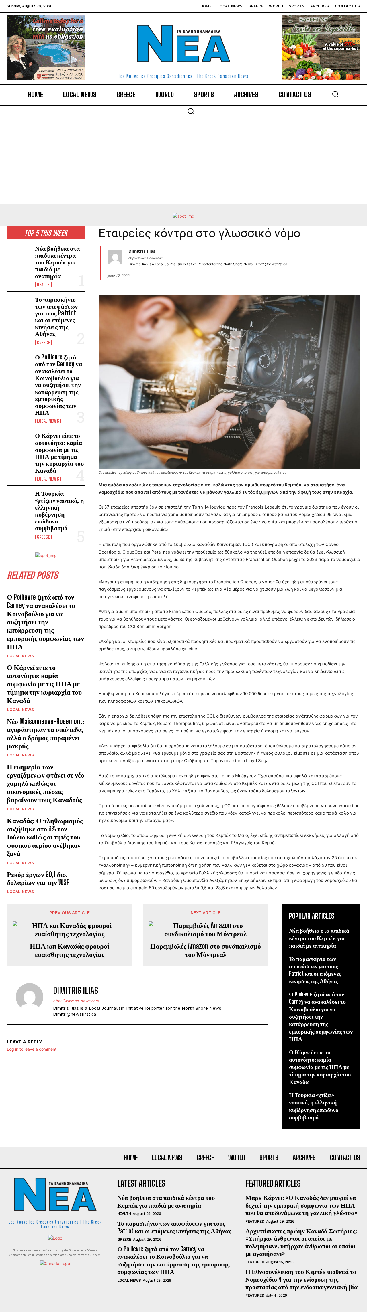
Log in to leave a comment (31, 1049)
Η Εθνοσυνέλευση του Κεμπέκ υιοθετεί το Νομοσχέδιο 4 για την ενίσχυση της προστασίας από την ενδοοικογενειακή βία (301, 1279)
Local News (48, 421)
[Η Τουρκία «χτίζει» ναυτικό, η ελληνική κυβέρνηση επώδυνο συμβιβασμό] (18, 500)
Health (43, 284)
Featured (254, 1221)
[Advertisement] (183, 161)
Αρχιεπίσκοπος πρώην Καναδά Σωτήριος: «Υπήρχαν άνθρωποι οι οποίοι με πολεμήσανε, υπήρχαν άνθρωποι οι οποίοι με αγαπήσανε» (301, 1242)
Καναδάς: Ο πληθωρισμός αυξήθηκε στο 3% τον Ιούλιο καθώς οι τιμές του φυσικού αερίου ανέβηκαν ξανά (45, 836)
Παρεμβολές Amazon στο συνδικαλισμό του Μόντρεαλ (205, 950)
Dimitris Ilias (141, 251)
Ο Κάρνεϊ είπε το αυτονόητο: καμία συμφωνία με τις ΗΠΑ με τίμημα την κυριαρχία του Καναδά (59, 453)
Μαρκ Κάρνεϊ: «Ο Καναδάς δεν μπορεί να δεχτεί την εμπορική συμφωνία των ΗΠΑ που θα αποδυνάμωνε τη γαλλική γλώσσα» (301, 1205)
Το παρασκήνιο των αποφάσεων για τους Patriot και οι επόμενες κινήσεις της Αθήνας (56, 316)
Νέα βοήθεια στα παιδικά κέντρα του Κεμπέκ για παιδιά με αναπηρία (57, 262)
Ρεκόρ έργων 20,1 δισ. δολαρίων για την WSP (38, 878)
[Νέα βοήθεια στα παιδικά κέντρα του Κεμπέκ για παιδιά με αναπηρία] (18, 255)
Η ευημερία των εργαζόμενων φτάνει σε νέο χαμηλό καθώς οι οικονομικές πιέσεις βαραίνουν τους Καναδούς (45, 783)
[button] (335, 94)
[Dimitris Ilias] (115, 257)
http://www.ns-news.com (145, 257)
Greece (43, 342)
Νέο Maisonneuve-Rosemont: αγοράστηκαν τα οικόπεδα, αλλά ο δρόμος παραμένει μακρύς (45, 733)
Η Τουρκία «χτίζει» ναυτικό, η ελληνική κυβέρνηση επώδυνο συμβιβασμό (59, 510)
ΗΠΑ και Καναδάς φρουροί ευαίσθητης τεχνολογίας (69, 950)
